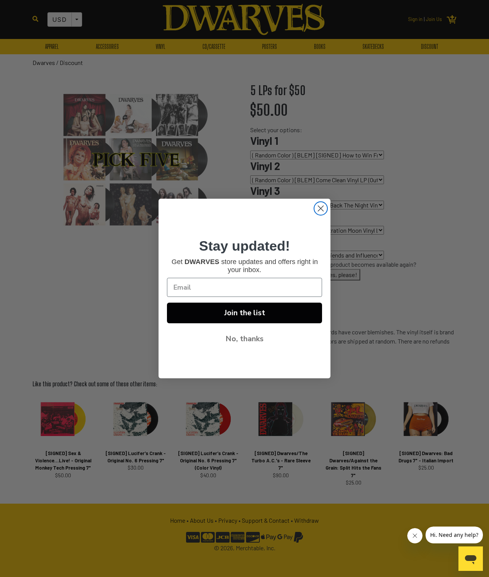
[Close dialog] (320, 208)
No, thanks (244, 339)
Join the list (244, 313)
